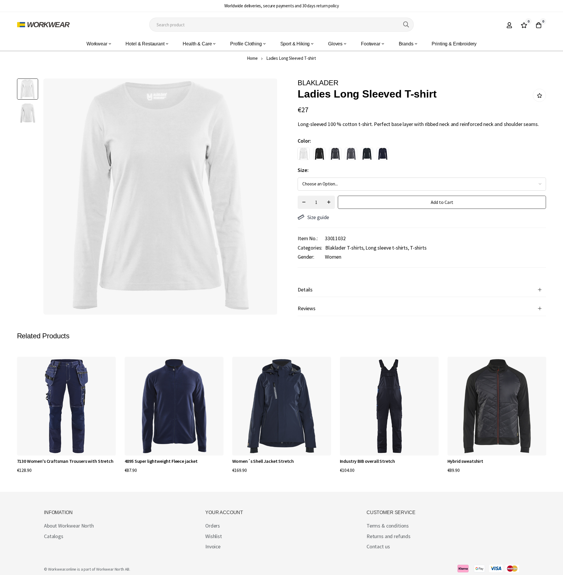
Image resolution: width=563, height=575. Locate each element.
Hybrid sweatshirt (465, 461)
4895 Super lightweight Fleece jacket (161, 461)
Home (252, 58)
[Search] (406, 25)
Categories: (310, 247)
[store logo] (43, 24)
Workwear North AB (112, 569)
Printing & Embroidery (454, 43)
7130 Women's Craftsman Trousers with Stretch (65, 461)
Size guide (318, 217)
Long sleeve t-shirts (386, 247)
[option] (303, 154)
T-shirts (418, 247)
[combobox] (281, 25)
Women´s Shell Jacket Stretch (263, 461)
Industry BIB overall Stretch (367, 461)
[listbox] (417, 155)
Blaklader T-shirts (344, 247)
